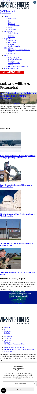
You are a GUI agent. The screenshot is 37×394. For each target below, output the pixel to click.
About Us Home (13, 57)
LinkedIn (7, 333)
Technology (12, 29)
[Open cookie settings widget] (3, 390)
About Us (7, 55)
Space (10, 22)
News (6, 16)
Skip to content (5, 1)
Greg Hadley (16, 103)
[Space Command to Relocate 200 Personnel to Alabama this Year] (10, 181)
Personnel (11, 24)
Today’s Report (13, 33)
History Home (8, 48)
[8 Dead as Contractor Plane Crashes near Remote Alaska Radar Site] (10, 210)
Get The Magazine (14, 46)
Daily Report (8, 31)
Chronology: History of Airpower (19, 50)
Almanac (11, 44)
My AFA (3, 13)
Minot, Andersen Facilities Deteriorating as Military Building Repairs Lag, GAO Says (18, 157)
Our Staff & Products (15, 59)
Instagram (7, 331)
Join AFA (3, 11)
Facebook (7, 327)
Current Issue (12, 40)
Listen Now (18, 303)
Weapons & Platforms (11, 68)
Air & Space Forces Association (14, 344)
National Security (14, 26)
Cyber (10, 27)
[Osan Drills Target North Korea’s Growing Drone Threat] (10, 268)
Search (13, 11)
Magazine (7, 39)
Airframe (11, 35)
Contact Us (12, 65)
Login (8, 11)
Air (9, 20)
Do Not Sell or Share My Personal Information (19, 349)
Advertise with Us (14, 63)
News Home (12, 18)
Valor (10, 52)
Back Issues (12, 42)
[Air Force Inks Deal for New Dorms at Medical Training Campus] (10, 239)
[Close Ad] (35, 383)
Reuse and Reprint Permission (18, 66)
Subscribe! (11, 37)
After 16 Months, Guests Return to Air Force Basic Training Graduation (18, 96)
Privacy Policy (9, 351)
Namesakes (12, 53)
